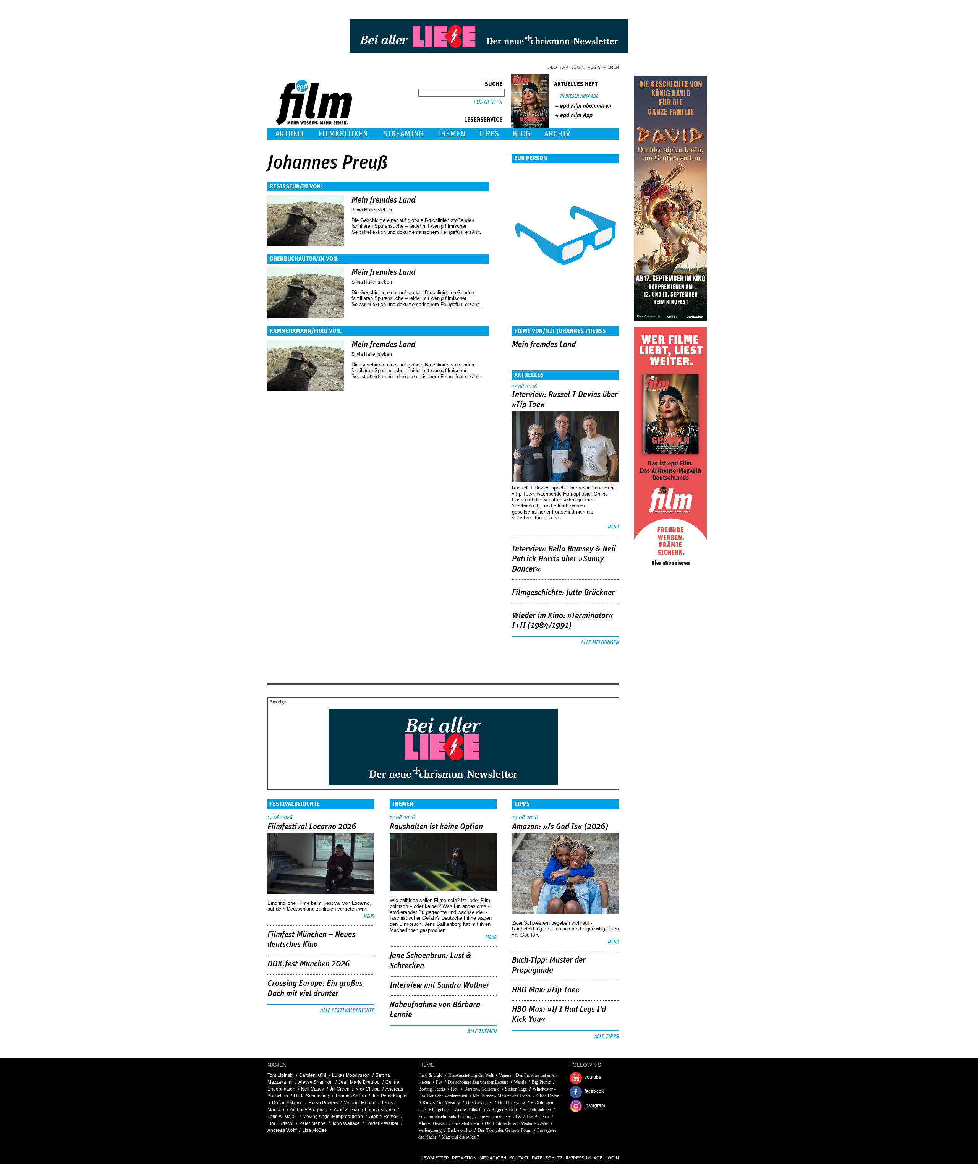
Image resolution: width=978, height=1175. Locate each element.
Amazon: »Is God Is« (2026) (560, 827)
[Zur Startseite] (314, 123)
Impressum (578, 1158)
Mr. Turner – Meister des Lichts (502, 1096)
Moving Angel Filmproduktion (333, 1116)
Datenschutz (547, 1158)
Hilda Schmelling (311, 1096)
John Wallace (346, 1123)
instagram (595, 1105)
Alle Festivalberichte (347, 1010)
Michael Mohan (359, 1102)
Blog (521, 134)
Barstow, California (481, 1089)
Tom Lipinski (280, 1075)
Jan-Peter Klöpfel (390, 1096)
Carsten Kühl (312, 1075)
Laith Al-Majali (282, 1116)
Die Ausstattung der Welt (470, 1075)
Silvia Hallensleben (371, 209)
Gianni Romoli (383, 1116)
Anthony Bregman (308, 1109)
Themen (451, 134)
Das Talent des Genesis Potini (504, 1130)
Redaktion (464, 1158)
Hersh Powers (323, 1102)
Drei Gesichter (479, 1102)
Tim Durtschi (280, 1123)
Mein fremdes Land (383, 200)
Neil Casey (312, 1089)
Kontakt (519, 1158)
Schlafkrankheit (537, 1109)
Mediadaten (492, 1158)
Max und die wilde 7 (460, 1137)
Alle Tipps (606, 1036)
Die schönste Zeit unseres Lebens (478, 1082)
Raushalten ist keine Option (436, 827)
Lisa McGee (314, 1130)
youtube (593, 1077)
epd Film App (576, 115)
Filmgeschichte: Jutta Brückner (563, 592)
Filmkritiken (343, 134)
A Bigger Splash (502, 1109)
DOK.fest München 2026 (308, 964)
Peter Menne (312, 1123)
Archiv (557, 134)
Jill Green (340, 1089)
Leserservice (483, 120)
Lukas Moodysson (351, 1075)
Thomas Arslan (350, 1096)
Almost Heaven (432, 1123)
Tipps (489, 134)
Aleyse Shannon (315, 1082)
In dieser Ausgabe (579, 96)
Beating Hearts (431, 1089)
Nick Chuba (367, 1089)
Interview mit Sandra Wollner (439, 985)
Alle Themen (482, 1031)
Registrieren (603, 67)
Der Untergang (511, 1102)
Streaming (403, 134)
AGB (598, 1158)
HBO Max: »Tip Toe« (546, 990)
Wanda (520, 1082)
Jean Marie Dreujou (359, 1082)
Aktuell (290, 134)
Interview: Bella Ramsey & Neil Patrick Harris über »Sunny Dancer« (564, 559)
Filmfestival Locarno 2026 (311, 827)
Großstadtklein (465, 1123)
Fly (439, 1082)
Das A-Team (537, 1116)
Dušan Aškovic (287, 1102)
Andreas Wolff (281, 1130)
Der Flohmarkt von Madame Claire (516, 1123)
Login (578, 67)
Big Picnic (541, 1082)
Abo (552, 67)
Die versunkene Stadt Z (499, 1116)
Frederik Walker (382, 1123)
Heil (454, 1089)
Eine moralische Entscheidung (445, 1116)
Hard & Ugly (430, 1075)
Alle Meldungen (600, 642)
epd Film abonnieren (585, 106)
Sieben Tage (516, 1089)
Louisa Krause (380, 1109)
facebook (594, 1091)
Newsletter (435, 1158)
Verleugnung (430, 1130)
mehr (613, 527)
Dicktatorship (459, 1130)
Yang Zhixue (346, 1109)
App (564, 67)
